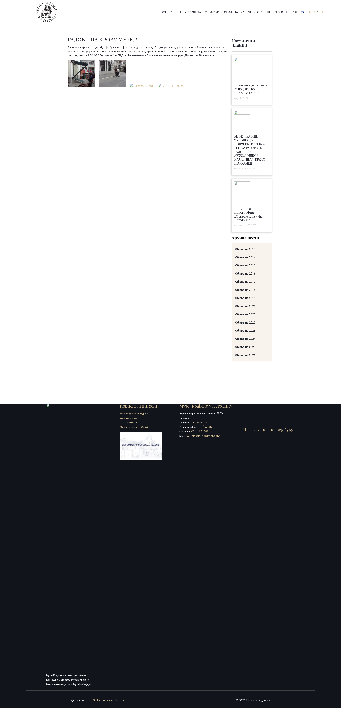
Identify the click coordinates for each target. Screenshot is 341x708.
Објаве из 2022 (245, 322)
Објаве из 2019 (245, 298)
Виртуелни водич (259, 12)
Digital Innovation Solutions (110, 700)
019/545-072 (199, 422)
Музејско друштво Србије (134, 427)
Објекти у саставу (188, 12)
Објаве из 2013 (245, 249)
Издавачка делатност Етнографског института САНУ (250, 89)
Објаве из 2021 (245, 314)
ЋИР (312, 12)
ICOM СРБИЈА (128, 422)
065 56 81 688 (200, 431)
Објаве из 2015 (245, 265)
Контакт (291, 12)
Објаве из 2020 (245, 306)
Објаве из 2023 (245, 330)
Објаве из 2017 (245, 281)
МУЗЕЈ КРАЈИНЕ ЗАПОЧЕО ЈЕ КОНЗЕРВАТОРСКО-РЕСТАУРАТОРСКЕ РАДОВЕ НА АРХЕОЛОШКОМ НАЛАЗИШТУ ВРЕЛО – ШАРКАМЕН (251, 149)
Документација (233, 12)
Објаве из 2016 (245, 273)
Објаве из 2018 (245, 290)
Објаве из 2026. (245, 355)
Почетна (166, 12)
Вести (279, 12)
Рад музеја (211, 12)
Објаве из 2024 (245, 339)
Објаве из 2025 (245, 347)
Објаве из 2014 (245, 257)
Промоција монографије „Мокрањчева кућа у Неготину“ (249, 214)
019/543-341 (206, 427)
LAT (322, 12)
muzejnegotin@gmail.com (203, 436)
